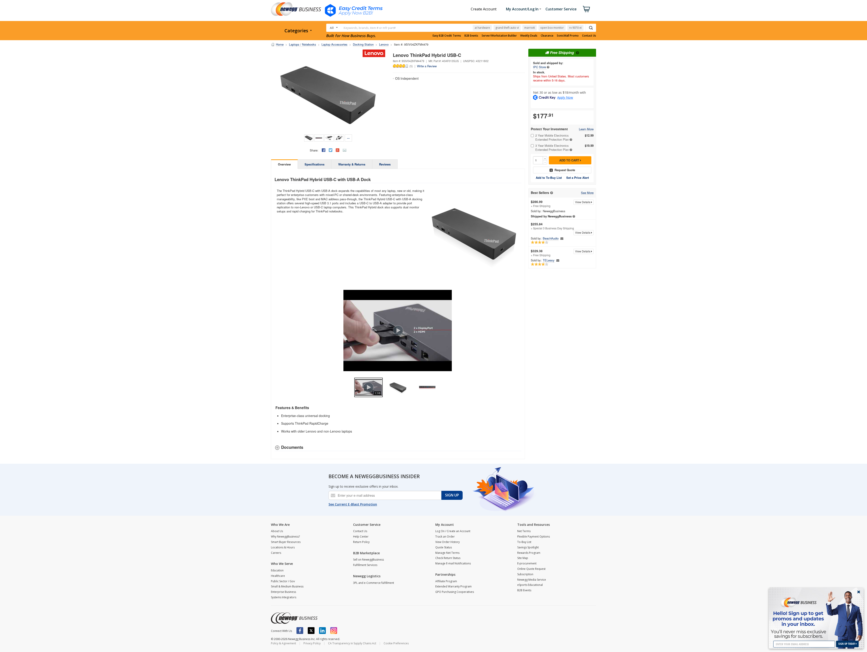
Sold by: (536, 211)
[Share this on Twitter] (330, 150)
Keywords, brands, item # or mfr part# (370, 28)
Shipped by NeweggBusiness (551, 216)
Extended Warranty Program (453, 586)
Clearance (547, 35)
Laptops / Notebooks (302, 44)
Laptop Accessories (334, 44)
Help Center (360, 536)
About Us (277, 531)
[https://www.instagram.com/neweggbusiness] (333, 630)
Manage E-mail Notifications (453, 563)
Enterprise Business (283, 592)
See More (587, 193)
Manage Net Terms (447, 553)
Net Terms (524, 531)
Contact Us (589, 35)
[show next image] (516, 330)
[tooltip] (548, 67)
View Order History (447, 542)
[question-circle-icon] (577, 52)
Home (280, 44)
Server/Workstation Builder (499, 35)
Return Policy (361, 542)
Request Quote (565, 170)
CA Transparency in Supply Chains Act (352, 643)
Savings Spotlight (528, 547)
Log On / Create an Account (452, 531)
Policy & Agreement (283, 643)
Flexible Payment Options (533, 536)
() (411, 66)
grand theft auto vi (507, 28)
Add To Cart (569, 160)
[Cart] (586, 9)
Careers (276, 553)
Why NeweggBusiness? (285, 536)
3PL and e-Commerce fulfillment (373, 583)
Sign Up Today (847, 644)
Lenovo (384, 44)
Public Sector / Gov (283, 581)
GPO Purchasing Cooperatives (454, 592)
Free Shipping (562, 52)
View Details (583, 202)
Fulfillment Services (365, 565)
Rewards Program (528, 553)
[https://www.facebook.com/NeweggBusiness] (299, 630)
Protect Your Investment (549, 129)
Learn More (586, 129)
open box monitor (552, 28)
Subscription (525, 574)
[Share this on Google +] (337, 150)
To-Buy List (524, 542)
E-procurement (526, 563)
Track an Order (445, 536)
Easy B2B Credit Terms (447, 35)
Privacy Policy (312, 643)
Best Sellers (540, 193)
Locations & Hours (283, 547)
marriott (529, 28)
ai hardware (482, 28)
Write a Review (427, 66)
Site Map (522, 558)
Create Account (483, 9)
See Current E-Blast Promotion (353, 504)
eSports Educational (530, 585)
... (348, 137)
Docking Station (363, 44)
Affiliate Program (446, 581)
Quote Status (443, 547)
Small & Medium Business (287, 586)
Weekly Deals (528, 35)
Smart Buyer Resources (286, 542)
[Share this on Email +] (344, 150)
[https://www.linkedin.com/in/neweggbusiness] (322, 630)
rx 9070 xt (575, 28)
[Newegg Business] (294, 618)
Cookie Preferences (396, 643)
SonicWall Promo (568, 35)
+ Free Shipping (540, 204)
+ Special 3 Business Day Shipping (552, 226)
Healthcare (278, 576)
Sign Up (452, 495)
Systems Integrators (283, 597)
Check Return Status (447, 558)
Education (277, 570)
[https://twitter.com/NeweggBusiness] (311, 630)
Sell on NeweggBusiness (368, 559)
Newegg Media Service (531, 580)
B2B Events (471, 35)
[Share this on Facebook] (323, 150)
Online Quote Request (531, 569)
